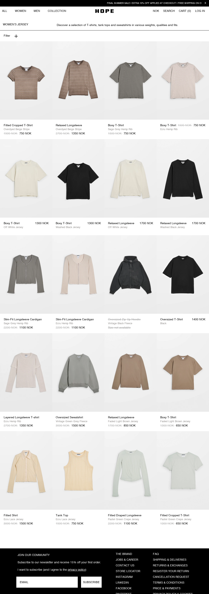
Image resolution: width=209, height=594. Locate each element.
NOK (156, 11)
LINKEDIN (122, 582)
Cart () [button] (185, 11)
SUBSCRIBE (91, 582)
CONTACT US (125, 565)
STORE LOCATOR (128, 571)
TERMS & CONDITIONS (168, 582)
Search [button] (169, 11)
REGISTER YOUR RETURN (171, 571)
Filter (7, 35)
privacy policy (77, 570)
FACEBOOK (123, 588)
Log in (200, 11)
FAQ (156, 554)
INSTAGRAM (124, 577)
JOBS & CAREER (127, 559)
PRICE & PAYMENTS (166, 588)
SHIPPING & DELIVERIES (169, 559)
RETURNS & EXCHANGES (170, 565)
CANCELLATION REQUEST (171, 577)
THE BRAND (124, 554)
